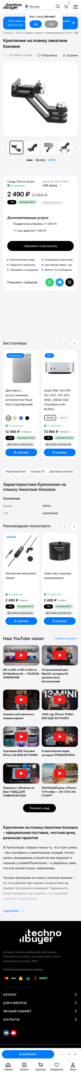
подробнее (11, 910)
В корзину (21, 452)
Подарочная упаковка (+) (34, 223)
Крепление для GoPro (59, 32)
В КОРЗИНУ (28, 1054)
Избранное (49, 55)
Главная (8, 32)
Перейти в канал (65, 638)
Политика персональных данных (23, 969)
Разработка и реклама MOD (18, 986)
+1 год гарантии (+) (29, 230)
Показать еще (39, 808)
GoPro (39, 32)
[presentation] (9, 99)
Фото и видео (24, 32)
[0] (66, 6)
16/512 (63, 417)
